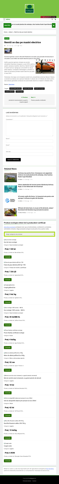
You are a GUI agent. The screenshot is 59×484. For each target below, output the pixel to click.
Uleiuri (11, 403)
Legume (12, 290)
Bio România (50, 468)
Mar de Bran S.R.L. (19, 252)
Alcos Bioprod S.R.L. (20, 433)
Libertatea (11, 84)
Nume (8, 138)
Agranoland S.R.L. (19, 275)
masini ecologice (39, 88)
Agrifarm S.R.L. (18, 297)
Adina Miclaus (22, 212)
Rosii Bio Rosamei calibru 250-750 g (15, 423)
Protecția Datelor (27, 481)
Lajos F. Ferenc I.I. (19, 365)
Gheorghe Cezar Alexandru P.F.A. (23, 456)
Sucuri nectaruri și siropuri (16, 245)
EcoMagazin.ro (32, 478)
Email (8, 145)
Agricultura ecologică (9, 227)
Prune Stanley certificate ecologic (14, 333)
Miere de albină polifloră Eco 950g (14, 355)
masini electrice (9, 91)
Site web (8, 151)
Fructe (11, 335)
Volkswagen (19, 91)
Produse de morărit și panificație (18, 267)
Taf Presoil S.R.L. (19, 411)
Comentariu (9, 119)
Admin (20, 179)
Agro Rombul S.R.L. (20, 343)
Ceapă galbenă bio (9, 287)
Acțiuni (7, 38)
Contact (34, 481)
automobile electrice (15, 88)
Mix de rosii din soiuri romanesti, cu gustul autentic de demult (22, 378)
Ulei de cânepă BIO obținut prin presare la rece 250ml (20, 400)
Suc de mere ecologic (10, 242)
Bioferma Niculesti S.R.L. (21, 388)
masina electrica (27, 88)
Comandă (7, 257)
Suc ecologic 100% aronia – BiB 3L (14, 310)
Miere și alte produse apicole (17, 358)
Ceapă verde (8, 446)
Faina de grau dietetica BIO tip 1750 (15, 265)
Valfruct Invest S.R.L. (20, 320)
